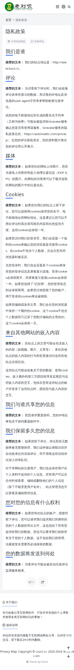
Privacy (5, 651)
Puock (44, 662)
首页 (8, 20)
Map (14, 651)
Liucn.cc (41, 651)
